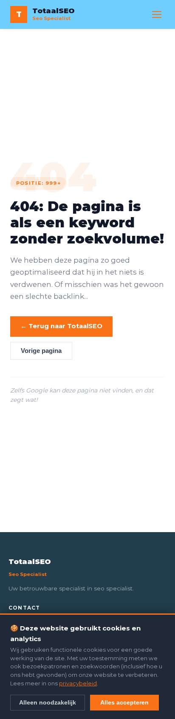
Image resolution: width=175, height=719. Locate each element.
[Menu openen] (157, 14)
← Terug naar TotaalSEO (61, 326)
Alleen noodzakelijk (47, 702)
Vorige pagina (41, 350)
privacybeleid (78, 683)
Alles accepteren (124, 702)
